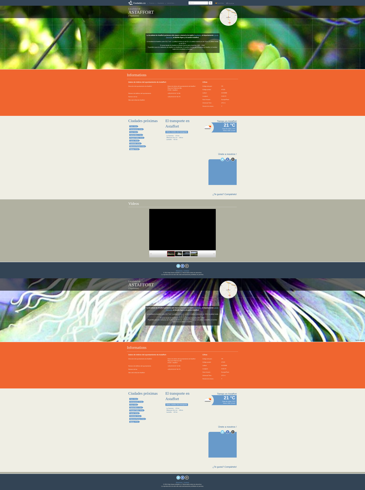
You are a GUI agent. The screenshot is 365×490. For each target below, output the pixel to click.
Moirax (132, 149)
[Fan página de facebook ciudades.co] (228, 159)
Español (220, 3)
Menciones (179, 270)
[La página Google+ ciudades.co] (233, 159)
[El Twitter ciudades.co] (222, 159)
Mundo (230, 3)
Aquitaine (197, 35)
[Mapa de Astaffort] (229, 17)
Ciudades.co (139, 3)
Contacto (186, 270)
